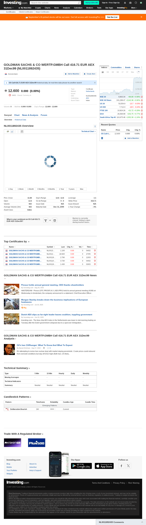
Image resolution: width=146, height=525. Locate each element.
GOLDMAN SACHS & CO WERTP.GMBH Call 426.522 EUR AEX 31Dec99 (25, 257)
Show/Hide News (22, 131)
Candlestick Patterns (16, 396)
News (56, 8)
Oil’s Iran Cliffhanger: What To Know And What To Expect (45, 345)
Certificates (11, 12)
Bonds (127, 67)
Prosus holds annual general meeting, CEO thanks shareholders (52, 285)
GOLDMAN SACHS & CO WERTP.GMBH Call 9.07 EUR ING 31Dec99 (25, 261)
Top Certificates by (16, 241)
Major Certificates (42, 12)
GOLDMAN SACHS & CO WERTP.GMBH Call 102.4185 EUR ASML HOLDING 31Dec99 (25, 254)
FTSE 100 (104, 110)
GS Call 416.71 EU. (108, 134)
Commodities (116, 67)
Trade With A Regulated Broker (22, 433)
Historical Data (20, 120)
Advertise (33, 467)
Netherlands (90, 91)
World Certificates (26, 12)
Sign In (104, 3)
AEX (87, 98)
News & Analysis (30, 115)
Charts (47, 8)
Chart (17, 115)
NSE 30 (103, 97)
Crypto (38, 8)
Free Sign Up (114, 3)
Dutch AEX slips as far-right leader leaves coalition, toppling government (56, 314)
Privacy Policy (119, 483)
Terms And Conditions (101, 483)
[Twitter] (128, 466)
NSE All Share (105, 100)
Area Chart (12, 131)
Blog (8, 464)
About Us (32, 464)
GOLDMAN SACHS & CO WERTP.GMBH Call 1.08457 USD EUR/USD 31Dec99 (25, 251)
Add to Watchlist (73, 74)
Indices (104, 67)
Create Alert (91, 74)
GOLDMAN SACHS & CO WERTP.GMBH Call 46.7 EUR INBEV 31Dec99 (25, 264)
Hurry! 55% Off (92, 3)
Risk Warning (133, 483)
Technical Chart (88, 131)
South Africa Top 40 (108, 117)
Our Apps (109, 8)
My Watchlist (25, 8)
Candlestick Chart (8, 131)
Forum (44, 115)
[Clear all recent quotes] (102, 137)
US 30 (102, 104)
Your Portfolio (12, 470)
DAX (102, 114)
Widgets (10, 474)
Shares (137, 67)
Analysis (66, 8)
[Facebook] (121, 466)
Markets (8, 8)
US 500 (103, 107)
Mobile (9, 467)
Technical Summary (16, 368)
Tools (99, 8)
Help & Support (35, 470)
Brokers (89, 8)
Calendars (78, 8)
